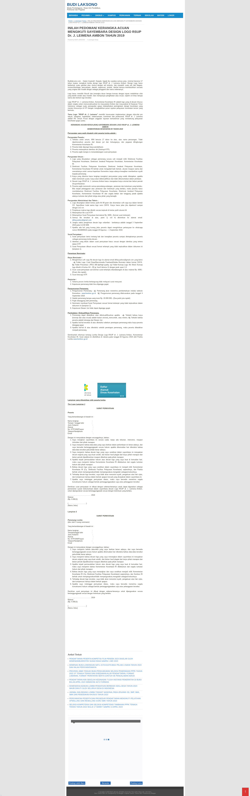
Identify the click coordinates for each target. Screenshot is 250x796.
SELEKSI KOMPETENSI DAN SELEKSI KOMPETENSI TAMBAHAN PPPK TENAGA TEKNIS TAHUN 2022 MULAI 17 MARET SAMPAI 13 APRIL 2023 (103, 706)
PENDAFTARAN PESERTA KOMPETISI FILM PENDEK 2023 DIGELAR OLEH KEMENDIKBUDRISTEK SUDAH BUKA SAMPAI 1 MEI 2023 (101, 660)
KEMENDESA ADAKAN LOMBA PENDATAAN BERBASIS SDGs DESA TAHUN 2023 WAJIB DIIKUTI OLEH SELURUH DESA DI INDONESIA (103, 687)
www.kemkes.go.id (89, 293)
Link (143, 792)
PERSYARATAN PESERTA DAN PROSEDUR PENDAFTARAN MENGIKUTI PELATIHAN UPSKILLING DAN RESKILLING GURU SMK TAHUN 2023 (105, 699)
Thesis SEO (138, 793)
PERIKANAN (124, 15)
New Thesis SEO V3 (100, 793)
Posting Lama (136, 783)
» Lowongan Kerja (92, 40)
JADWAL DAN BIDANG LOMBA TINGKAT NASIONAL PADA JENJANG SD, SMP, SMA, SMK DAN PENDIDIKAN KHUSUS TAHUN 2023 (104, 693)
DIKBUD (99, 15)
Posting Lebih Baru (77, 783)
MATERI (160, 15)
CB (1, 795)
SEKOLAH (149, 15)
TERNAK (137, 15)
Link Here (148, 792)
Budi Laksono (82, 4)
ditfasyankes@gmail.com (81, 220)
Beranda (73, 15)
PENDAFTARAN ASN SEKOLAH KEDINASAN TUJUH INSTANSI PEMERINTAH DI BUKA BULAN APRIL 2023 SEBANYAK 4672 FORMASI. (105, 681)
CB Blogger (119, 793)
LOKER (171, 15)
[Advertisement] (105, 62)
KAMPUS (112, 15)
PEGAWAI (87, 15)
